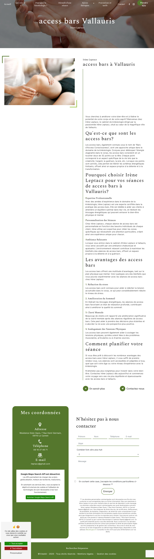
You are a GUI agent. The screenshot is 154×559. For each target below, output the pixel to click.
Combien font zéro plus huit (89, 449)
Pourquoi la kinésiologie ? (40, 4)
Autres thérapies (85, 4)
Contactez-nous (135, 388)
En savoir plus (97, 388)
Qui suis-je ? (20, 4)
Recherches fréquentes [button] (77, 548)
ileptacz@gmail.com (40, 464)
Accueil (7, 4)
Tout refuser (17, 548)
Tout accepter (17, 544)
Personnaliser (16, 553)
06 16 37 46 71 (40, 449)
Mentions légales (85, 554)
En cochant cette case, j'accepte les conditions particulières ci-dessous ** (108, 483)
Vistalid (43, 554)
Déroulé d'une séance (64, 4)
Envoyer (107, 491)
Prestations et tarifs (105, 4)
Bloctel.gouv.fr (91, 530)
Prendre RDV (144, 4)
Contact (121, 4)
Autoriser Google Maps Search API (40, 497)
